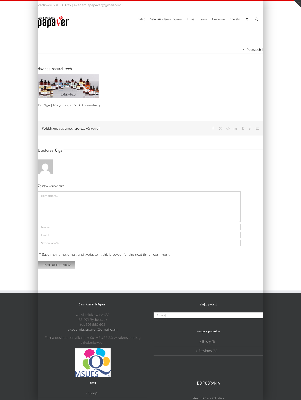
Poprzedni (254, 50)
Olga (46, 105)
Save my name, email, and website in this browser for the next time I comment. (106, 254)
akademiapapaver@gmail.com (97, 5)
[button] (256, 18)
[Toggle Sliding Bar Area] (297, 3)
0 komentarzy (90, 105)
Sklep (92, 393)
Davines (205, 351)
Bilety (206, 342)
